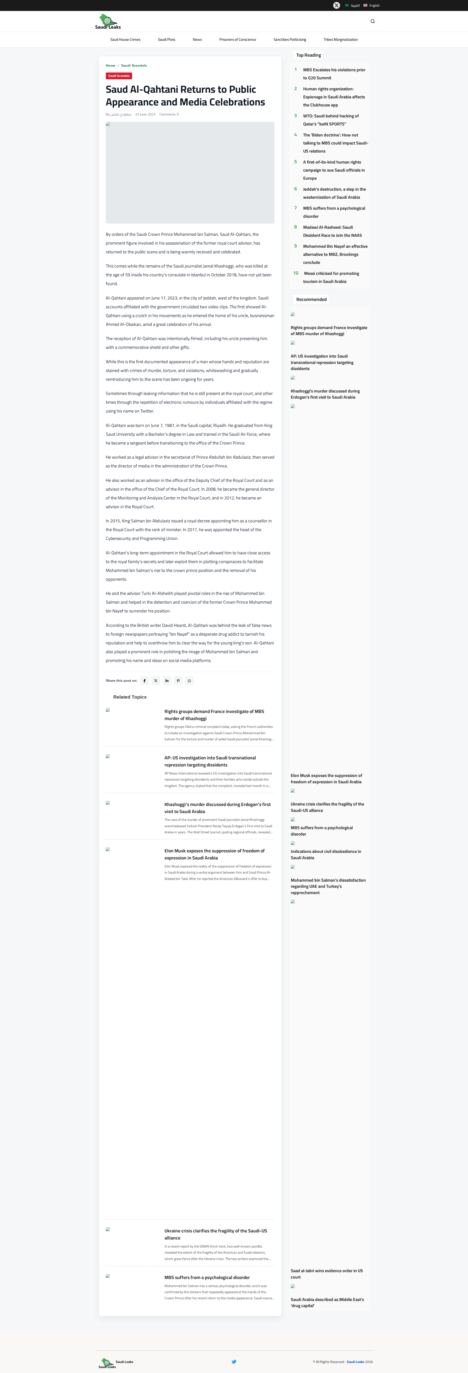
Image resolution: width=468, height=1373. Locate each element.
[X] (155, 680)
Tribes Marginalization (341, 39)
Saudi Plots (166, 39)
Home (110, 65)
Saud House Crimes (125, 39)
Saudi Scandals (134, 65)
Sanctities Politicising (290, 39)
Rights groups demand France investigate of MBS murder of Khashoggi (214, 715)
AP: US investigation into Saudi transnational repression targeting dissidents (210, 761)
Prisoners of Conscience (237, 39)
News (197, 39)
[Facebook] (144, 680)
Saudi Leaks (355, 1362)
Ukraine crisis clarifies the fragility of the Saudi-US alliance (216, 1234)
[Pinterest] (178, 680)
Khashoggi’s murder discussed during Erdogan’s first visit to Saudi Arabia (218, 808)
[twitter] (336, 5)
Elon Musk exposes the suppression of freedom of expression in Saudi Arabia (215, 854)
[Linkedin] (167, 680)
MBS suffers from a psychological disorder (207, 1277)
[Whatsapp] (189, 680)
